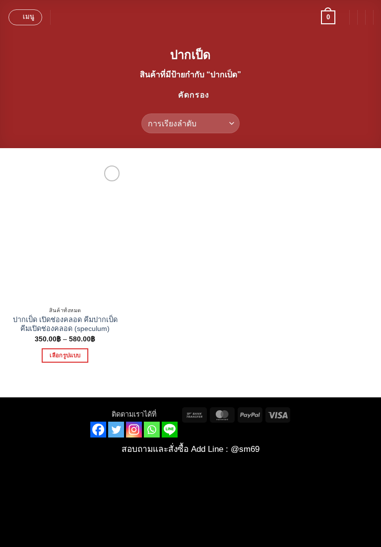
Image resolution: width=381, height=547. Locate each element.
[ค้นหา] (61, 17)
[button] (25, 17)
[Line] (170, 430)
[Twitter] (116, 430)
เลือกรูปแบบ (65, 355)
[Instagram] (134, 430)
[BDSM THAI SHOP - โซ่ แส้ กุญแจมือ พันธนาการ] (190, 17)
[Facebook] (98, 430)
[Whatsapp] (152, 430)
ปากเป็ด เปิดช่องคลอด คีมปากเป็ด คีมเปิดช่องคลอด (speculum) (65, 324)
